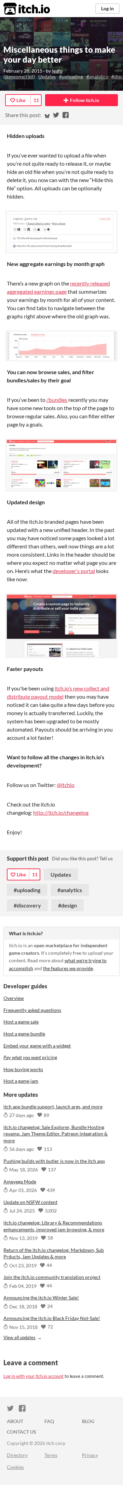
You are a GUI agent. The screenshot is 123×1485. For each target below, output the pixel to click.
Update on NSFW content (30, 1202)
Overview (13, 998)
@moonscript (19, 76)
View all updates (19, 1337)
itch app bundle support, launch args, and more (52, 1106)
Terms (50, 1455)
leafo (57, 71)
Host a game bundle (24, 1034)
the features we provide (68, 968)
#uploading (71, 76)
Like (20, 100)
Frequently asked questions (32, 1010)
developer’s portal (74, 571)
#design (67, 905)
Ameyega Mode (19, 1181)
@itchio (65, 785)
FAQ (49, 1421)
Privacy (90, 1455)
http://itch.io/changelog (60, 812)
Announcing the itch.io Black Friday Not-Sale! (51, 1318)
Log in (107, 8)
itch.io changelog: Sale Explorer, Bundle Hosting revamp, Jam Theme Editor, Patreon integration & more (55, 1133)
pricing (30, 1057)
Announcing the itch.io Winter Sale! (41, 1297)
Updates (47, 76)
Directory (17, 1455)
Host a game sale (21, 1022)
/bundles (56, 399)
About (15, 1421)
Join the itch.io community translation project (51, 1277)
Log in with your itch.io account (33, 1376)
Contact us (21, 1432)
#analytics (97, 76)
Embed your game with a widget (37, 1046)
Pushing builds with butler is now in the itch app (54, 1161)
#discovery (27, 905)
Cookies (15, 1467)
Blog (88, 1421)
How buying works (23, 1069)
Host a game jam (20, 1081)
